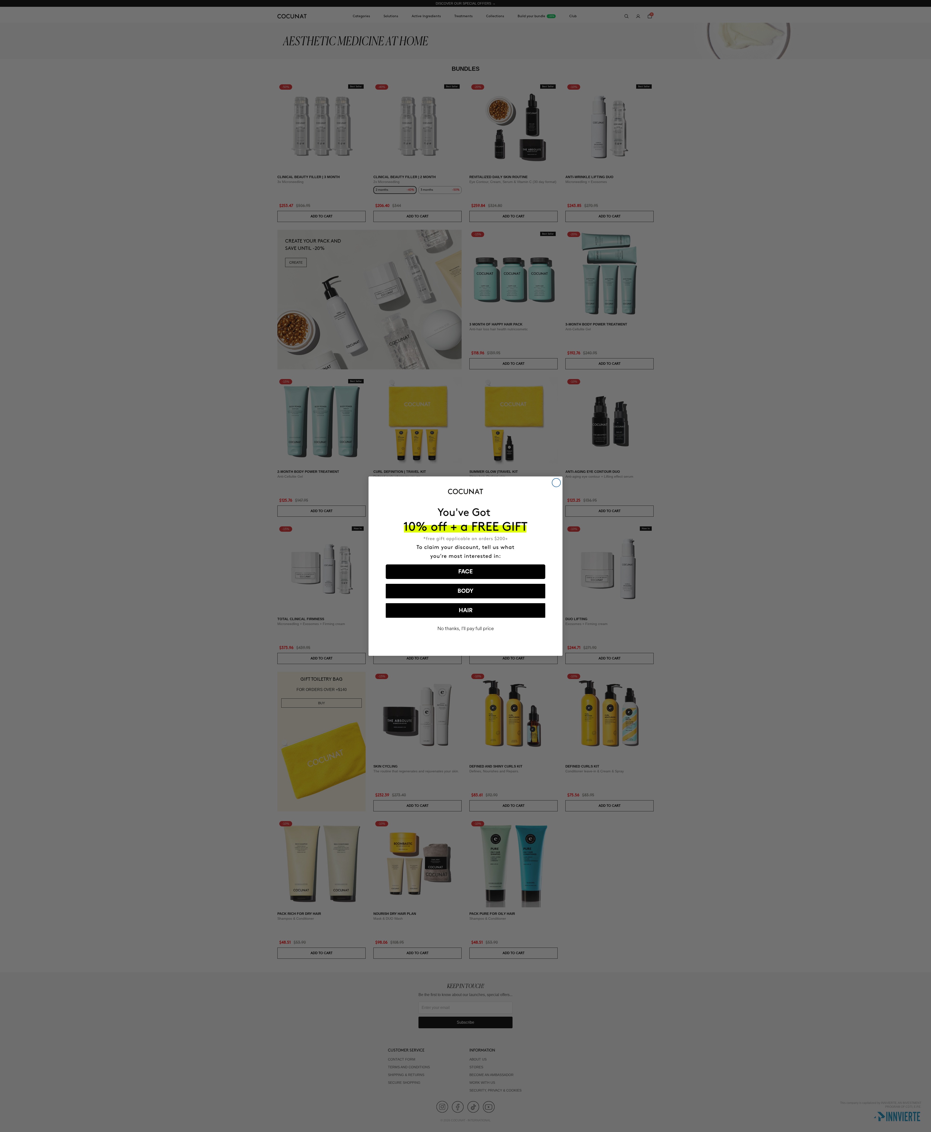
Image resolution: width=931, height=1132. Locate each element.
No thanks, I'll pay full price (465, 628)
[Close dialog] (556, 482)
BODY (465, 591)
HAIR (466, 610)
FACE (465, 572)
